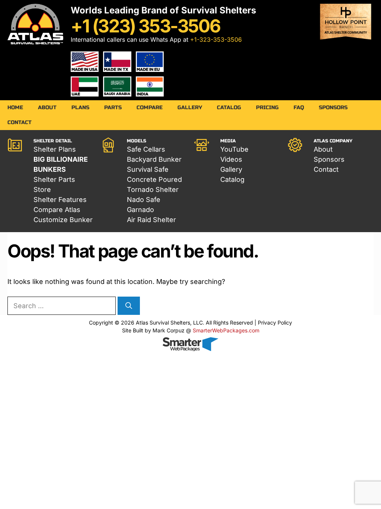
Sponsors (333, 107)
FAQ (299, 107)
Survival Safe (148, 169)
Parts (113, 107)
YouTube (234, 149)
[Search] (129, 306)
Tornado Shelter (153, 189)
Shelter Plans (54, 149)
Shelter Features (60, 199)
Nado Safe (143, 199)
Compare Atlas (56, 210)
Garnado (140, 210)
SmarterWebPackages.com (226, 330)
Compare (150, 107)
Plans (80, 107)
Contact (19, 122)
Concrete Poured (154, 179)
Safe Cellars (146, 149)
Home (15, 107)
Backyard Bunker (154, 159)
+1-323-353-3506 (216, 39)
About (47, 107)
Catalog (229, 107)
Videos (231, 159)
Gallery (189, 107)
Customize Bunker (63, 220)
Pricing (267, 107)
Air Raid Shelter (151, 220)
